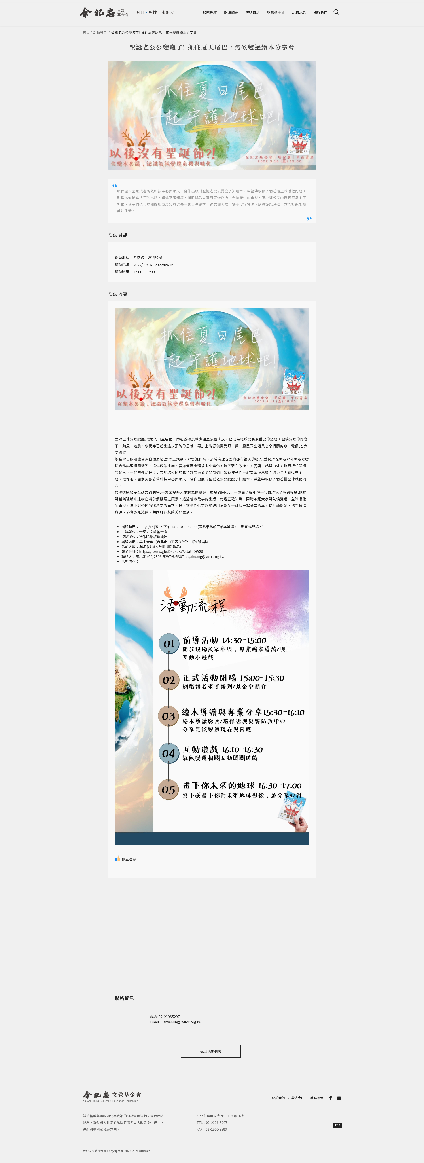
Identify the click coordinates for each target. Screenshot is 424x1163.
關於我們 (320, 12)
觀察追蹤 (210, 12)
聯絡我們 (297, 1097)
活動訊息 (299, 12)
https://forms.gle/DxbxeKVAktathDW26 (171, 551)
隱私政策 (317, 1097)
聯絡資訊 (124, 998)
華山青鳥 (146, 541)
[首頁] (104, 11)
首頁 (86, 32)
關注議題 (231, 12)
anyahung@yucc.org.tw (182, 1022)
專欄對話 (253, 12)
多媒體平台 (276, 12)
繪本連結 (129, 859)
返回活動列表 (210, 1051)
